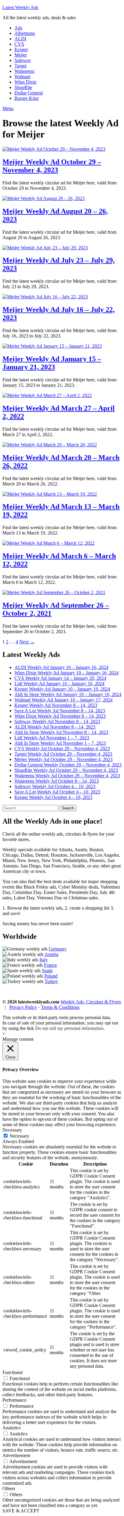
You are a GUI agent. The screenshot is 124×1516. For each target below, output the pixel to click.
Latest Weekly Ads (20, 7)
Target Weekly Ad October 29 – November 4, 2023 (63, 753)
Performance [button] (14, 1400)
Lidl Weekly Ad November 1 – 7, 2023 (51, 737)
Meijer (20, 54)
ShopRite (23, 87)
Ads (18, 27)
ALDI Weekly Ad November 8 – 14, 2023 (54, 726)
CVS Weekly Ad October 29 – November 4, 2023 (62, 748)
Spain (47, 970)
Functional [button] (12, 1372)
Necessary (19, 1136)
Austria (51, 954)
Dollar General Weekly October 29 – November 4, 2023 (68, 764)
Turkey (51, 981)
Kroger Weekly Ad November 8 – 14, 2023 (55, 705)
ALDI (20, 38)
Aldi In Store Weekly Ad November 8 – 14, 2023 (61, 732)
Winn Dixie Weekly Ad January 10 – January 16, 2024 (66, 672)
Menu (8, 108)
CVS (19, 44)
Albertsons (24, 33)
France (50, 965)
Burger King (26, 98)
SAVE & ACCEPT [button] (20, 1510)
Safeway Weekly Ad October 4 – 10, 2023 (54, 786)
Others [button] (8, 1488)
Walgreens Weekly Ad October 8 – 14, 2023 (56, 781)
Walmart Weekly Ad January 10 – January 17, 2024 (63, 699)
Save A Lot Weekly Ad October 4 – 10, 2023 (57, 791)
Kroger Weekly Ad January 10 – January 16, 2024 (62, 689)
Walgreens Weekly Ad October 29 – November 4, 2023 (67, 775)
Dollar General (28, 92)
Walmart (22, 76)
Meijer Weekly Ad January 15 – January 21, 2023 (51, 363)
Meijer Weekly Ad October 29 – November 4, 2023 (51, 166)
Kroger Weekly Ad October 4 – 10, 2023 (53, 797)
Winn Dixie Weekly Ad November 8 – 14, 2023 (60, 716)
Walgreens (24, 71)
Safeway (22, 60)
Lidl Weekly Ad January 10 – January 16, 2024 (59, 683)
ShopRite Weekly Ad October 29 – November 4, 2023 (66, 770)
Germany (58, 948)
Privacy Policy (23, 1007)
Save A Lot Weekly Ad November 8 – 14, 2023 (59, 710)
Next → (27, 641)
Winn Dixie (25, 82)
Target (20, 65)
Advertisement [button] (16, 1455)
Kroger (21, 49)
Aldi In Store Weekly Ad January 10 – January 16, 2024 (67, 694)
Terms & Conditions (60, 1007)
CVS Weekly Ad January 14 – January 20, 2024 (60, 678)
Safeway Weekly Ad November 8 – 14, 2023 (57, 721)
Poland (50, 975)
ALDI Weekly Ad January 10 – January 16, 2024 (61, 667)
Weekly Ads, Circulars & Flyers (90, 1001)
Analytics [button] (11, 1427)
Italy (43, 959)
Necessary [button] (12, 1129)
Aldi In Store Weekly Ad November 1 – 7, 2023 (60, 743)
